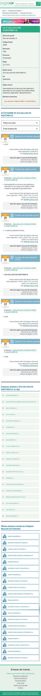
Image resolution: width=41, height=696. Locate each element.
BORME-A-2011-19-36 (31, 199)
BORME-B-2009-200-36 (30, 366)
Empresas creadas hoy (20, 676)
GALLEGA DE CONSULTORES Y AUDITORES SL (20, 179)
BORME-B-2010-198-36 (30, 326)
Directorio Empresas (20, 678)
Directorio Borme (20, 681)
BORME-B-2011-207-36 (30, 153)
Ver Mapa (6, 64)
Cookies (20, 688)
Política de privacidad (20, 685)
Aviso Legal (20, 683)
